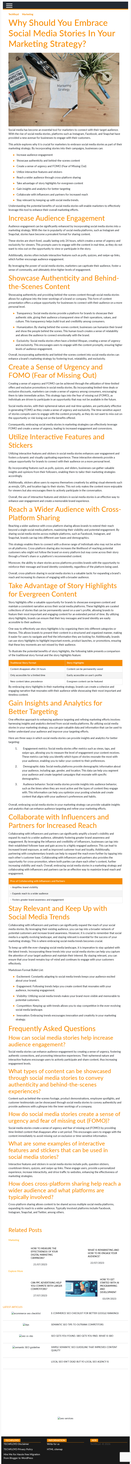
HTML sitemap (54, 1449)
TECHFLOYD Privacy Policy (18, 1449)
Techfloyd (13, 14)
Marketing (27, 14)
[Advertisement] (65, 1391)
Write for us (53, 1444)
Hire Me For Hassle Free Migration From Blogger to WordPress (22, 1456)
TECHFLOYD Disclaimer (16, 1444)
